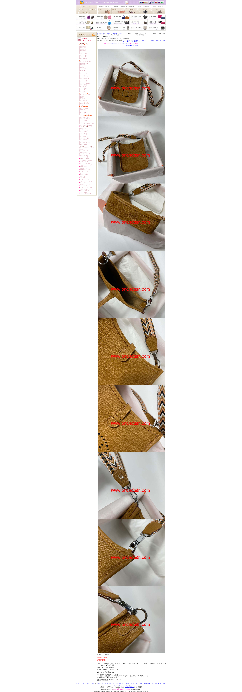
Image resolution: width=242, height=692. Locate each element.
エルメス (107, 33)
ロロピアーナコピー (129, 683)
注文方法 (128, 45)
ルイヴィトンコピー (81, 683)
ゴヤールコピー (91, 683)
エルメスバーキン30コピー (148, 40)
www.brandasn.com (122, 689)
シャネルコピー (100, 683)
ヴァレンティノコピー (123, 685)
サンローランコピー (110, 683)
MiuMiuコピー (148, 683)
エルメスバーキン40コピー (134, 41)
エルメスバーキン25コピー (118, 33)
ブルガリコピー (139, 683)
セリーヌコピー (120, 683)
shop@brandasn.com (114, 43)
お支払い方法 (134, 45)
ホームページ (100, 33)
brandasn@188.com (125, 43)
